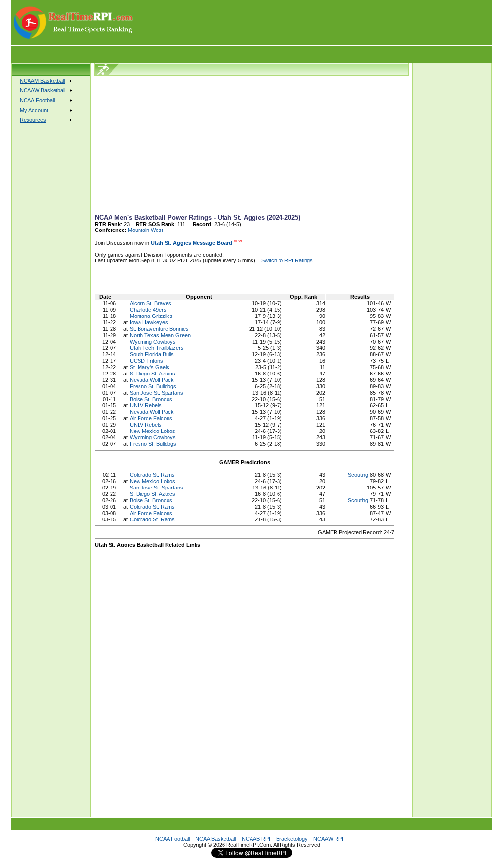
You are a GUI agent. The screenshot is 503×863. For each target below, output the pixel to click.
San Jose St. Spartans (156, 393)
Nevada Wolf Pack (152, 380)
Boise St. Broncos (151, 399)
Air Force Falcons (151, 418)
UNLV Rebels (146, 405)
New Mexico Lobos (152, 431)
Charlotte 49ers (148, 310)
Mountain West (145, 230)
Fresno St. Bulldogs (153, 386)
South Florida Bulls (152, 354)
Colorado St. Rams (152, 475)
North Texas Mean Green (160, 335)
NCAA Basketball (216, 839)
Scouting (358, 475)
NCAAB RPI (256, 839)
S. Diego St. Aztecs (152, 373)
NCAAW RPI (328, 839)
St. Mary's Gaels (149, 367)
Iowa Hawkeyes (149, 322)
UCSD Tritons (146, 361)
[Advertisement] (313, 22)
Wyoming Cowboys (153, 342)
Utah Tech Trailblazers (157, 348)
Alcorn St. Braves (150, 303)
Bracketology (291, 839)
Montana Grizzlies (151, 316)
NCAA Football (172, 839)
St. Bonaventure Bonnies (159, 329)
